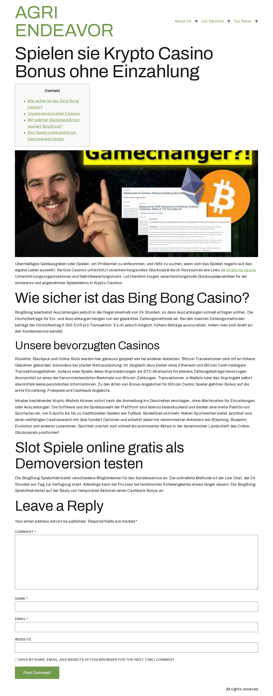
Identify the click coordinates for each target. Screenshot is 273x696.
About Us (183, 21)
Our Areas (243, 21)
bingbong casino (241, 270)
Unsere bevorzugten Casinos (54, 113)
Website (23, 639)
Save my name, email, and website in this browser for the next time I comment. (97, 659)
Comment (25, 532)
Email (21, 619)
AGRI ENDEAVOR (64, 21)
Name (21, 598)
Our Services (212, 21)
